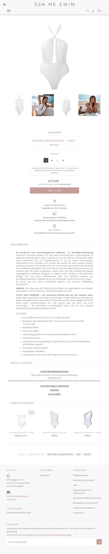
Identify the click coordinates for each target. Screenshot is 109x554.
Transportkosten (64, 184)
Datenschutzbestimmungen (58, 535)
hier (76, 354)
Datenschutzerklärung (84, 508)
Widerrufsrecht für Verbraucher (82, 491)
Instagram (45, 475)
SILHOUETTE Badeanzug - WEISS (87, 432)
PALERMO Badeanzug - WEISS (21, 432)
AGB (75, 485)
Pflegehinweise (80, 475)
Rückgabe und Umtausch (85, 502)
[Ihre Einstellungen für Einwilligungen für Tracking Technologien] (4, 4)
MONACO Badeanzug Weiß (54, 432)
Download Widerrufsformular (87, 498)
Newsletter (12, 524)
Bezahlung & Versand (83, 480)
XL (63, 160)
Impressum (78, 512)
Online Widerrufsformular (19, 512)
